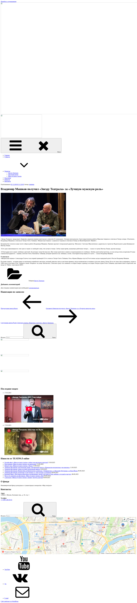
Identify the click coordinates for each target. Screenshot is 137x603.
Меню (59, 152)
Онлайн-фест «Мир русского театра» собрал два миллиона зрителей (26, 462)
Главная (7, 155)
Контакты (7, 181)
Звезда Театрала (13, 173)
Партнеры (7, 178)
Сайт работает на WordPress (9, 601)
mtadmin (31, 184)
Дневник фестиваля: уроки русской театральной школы (22, 469)
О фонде (7, 157)
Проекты (7, 171)
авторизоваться (34, 288)
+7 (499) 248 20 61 (6, 500)
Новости (7, 179)
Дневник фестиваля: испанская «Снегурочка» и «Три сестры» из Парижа (27, 472)
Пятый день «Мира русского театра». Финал (18, 466)
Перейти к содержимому (8, 1)
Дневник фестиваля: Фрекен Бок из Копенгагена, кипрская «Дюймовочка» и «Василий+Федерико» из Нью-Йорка (41, 471)
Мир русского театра (14, 176)
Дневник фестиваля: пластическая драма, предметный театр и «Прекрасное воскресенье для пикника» (37, 467)
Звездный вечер (13, 174)
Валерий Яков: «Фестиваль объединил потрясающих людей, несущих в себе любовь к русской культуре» (37, 474)
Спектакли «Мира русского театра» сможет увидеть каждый (23, 477)
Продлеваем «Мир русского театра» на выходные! (20, 464)
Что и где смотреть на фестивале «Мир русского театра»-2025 (24, 476)
